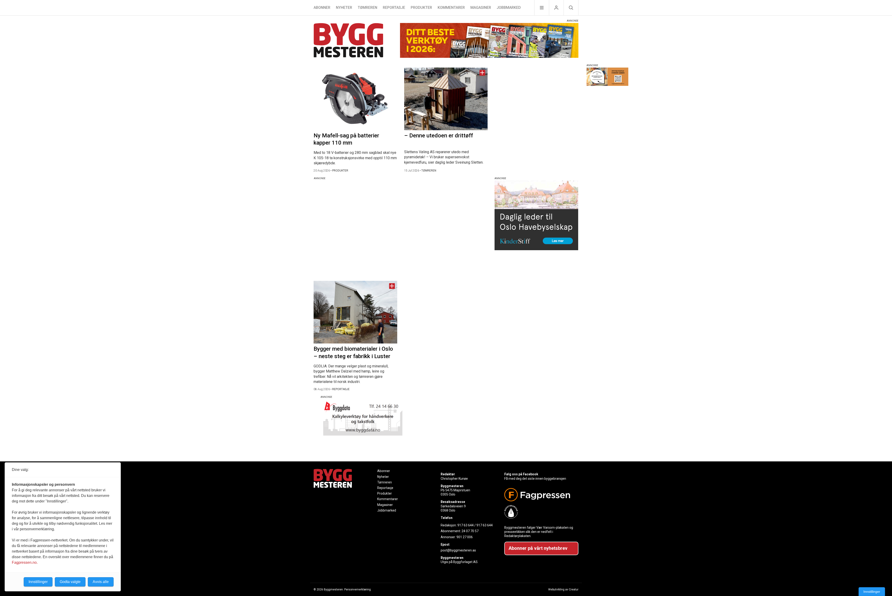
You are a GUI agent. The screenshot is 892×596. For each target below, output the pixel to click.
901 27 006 (464, 537)
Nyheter (344, 7)
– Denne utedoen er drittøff (438, 135)
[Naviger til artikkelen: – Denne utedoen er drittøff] (446, 99)
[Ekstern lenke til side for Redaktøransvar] (539, 511)
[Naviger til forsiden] (348, 41)
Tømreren (367, 7)
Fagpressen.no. (25, 562)
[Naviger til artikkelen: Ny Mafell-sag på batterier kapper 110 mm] (355, 99)
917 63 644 (465, 525)
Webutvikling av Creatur (563, 589)
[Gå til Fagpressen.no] (539, 494)
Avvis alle (101, 582)
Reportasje (394, 7)
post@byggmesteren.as (458, 550)
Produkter (421, 7)
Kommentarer (451, 7)
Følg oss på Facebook (521, 474)
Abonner (322, 7)
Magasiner (480, 7)
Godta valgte (70, 582)
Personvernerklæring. (357, 589)
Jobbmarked (509, 7)
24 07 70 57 (470, 531)
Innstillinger (871, 591)
